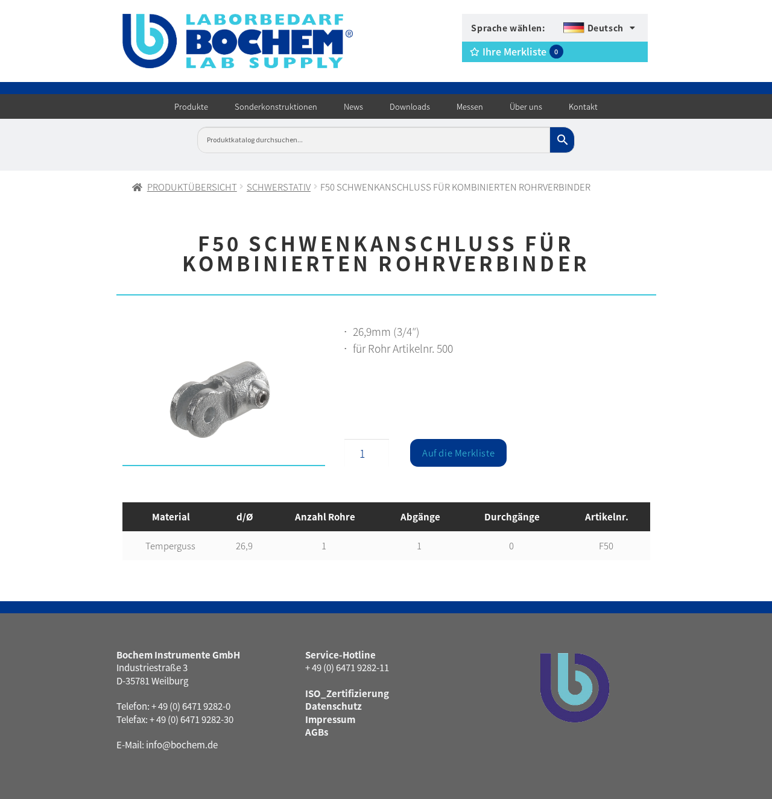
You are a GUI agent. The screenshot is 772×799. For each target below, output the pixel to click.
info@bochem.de (182, 744)
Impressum (330, 719)
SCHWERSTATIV (279, 186)
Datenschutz (333, 706)
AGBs (316, 731)
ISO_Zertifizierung (347, 693)
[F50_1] (224, 397)
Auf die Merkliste (458, 452)
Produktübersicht (192, 186)
